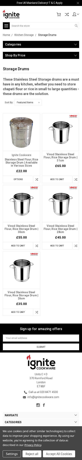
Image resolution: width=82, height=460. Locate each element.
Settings (12, 454)
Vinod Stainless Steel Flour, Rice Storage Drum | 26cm (22, 295)
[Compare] (67, 14)
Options (18, 179)
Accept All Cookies (59, 454)
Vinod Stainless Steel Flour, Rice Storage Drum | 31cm (61, 157)
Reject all (32, 454)
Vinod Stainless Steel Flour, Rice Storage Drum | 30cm (22, 229)
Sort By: (9, 102)
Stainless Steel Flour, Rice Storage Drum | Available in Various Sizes (21, 162)
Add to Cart (57, 179)
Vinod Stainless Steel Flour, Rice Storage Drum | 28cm (61, 229)
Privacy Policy (32, 445)
